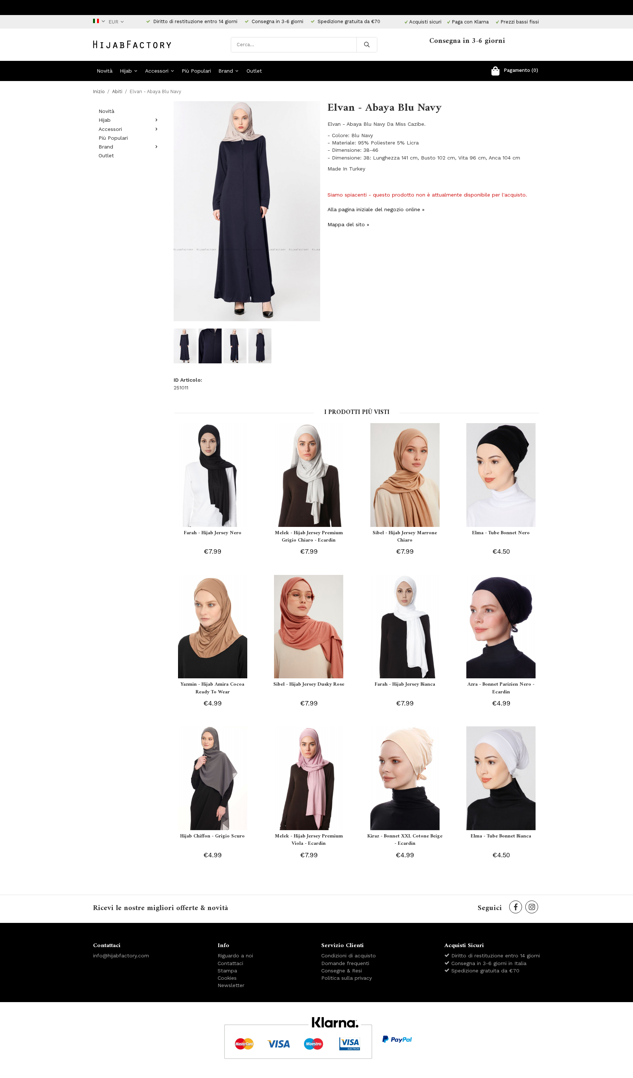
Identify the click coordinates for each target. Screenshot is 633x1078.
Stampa (227, 970)
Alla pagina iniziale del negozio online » (376, 209)
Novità (104, 71)
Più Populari (196, 71)
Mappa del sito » (348, 224)
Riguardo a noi (235, 955)
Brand (225, 71)
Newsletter (231, 985)
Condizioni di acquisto (348, 955)
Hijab (126, 71)
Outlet (254, 71)
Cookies (227, 978)
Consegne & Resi (341, 970)
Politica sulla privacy (346, 978)
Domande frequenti (345, 963)
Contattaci (230, 963)
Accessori (157, 71)
